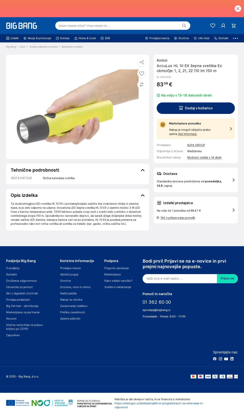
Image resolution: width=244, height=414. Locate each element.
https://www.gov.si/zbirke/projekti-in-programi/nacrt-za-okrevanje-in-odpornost (159, 405)
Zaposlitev (13, 335)
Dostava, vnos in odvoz (75, 287)
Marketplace (112, 274)
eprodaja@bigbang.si (156, 310)
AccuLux (162, 60)
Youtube (226, 358)
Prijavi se (227, 278)
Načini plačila (68, 293)
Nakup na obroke (71, 299)
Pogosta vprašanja (116, 268)
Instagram (220, 358)
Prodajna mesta (70, 268)
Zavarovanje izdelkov (73, 306)
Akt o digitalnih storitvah (22, 293)
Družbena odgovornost (21, 280)
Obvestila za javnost (19, 287)
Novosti (11, 318)
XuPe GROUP (196, 145)
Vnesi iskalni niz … (84, 26)
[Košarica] (233, 25)
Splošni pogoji (69, 274)
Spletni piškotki (70, 318)
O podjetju (13, 268)
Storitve (65, 280)
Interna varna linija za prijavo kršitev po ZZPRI (24, 327)
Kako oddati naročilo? (118, 280)
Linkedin (232, 358)
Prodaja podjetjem (18, 299)
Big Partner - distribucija (22, 306)
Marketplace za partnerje (23, 312)
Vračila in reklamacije (117, 287)
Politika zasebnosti (72, 312)
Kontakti (11, 274)
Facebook (214, 358)
